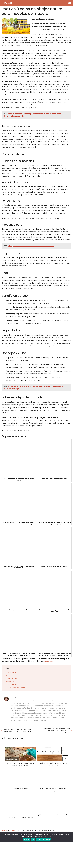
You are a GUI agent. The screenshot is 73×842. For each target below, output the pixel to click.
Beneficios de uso (11, 678)
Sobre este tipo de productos (16, 687)
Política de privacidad (43, 839)
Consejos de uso (11, 684)
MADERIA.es (7, 3)
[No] (71, 837)
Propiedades (10, 681)
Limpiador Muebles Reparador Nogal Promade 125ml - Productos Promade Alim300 (57, 730)
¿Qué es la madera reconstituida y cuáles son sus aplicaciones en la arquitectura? (17, 730)
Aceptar (26, 839)
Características (10, 672)
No (33, 839)
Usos (7, 675)
